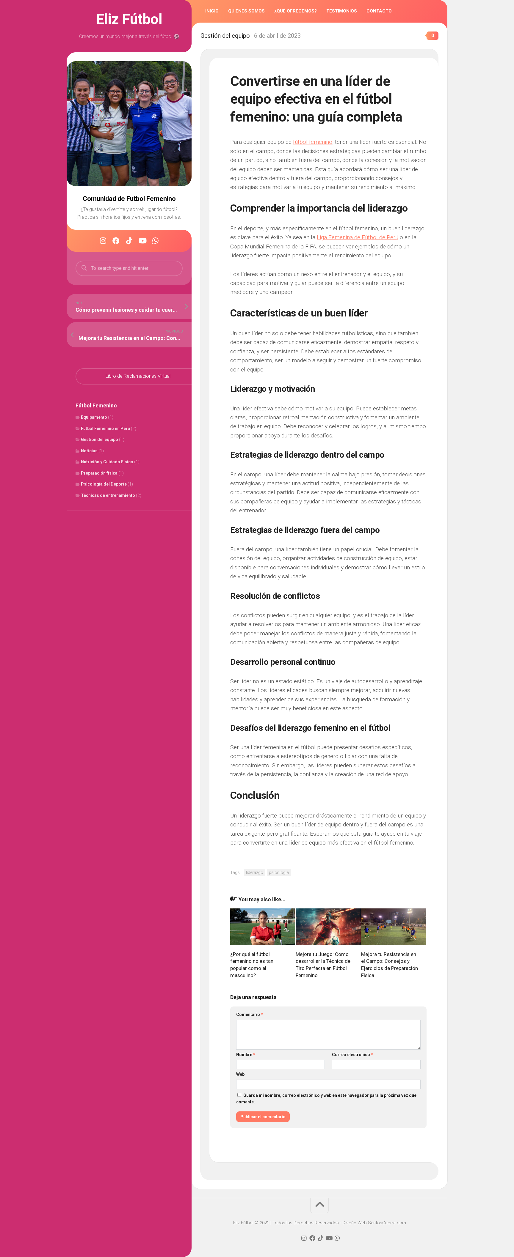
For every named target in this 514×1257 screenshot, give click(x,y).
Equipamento (94, 417)
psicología (279, 872)
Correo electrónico (352, 1054)
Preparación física (99, 473)
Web (240, 1074)
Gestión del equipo (99, 439)
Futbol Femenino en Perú (105, 428)
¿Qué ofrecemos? (295, 11)
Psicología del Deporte (104, 484)
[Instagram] (102, 240)
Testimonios (341, 11)
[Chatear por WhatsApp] (155, 240)
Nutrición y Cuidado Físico (107, 461)
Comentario (249, 1014)
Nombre (245, 1054)
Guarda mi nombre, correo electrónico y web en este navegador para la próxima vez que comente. (326, 1099)
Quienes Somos (246, 11)
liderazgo (254, 872)
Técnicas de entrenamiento (108, 495)
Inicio (212, 11)
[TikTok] (129, 240)
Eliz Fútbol (129, 19)
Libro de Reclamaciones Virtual (138, 376)
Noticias (89, 450)
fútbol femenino (312, 141)
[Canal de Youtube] (142, 240)
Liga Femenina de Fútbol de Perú (357, 237)
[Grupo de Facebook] (116, 240)
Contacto (379, 11)
